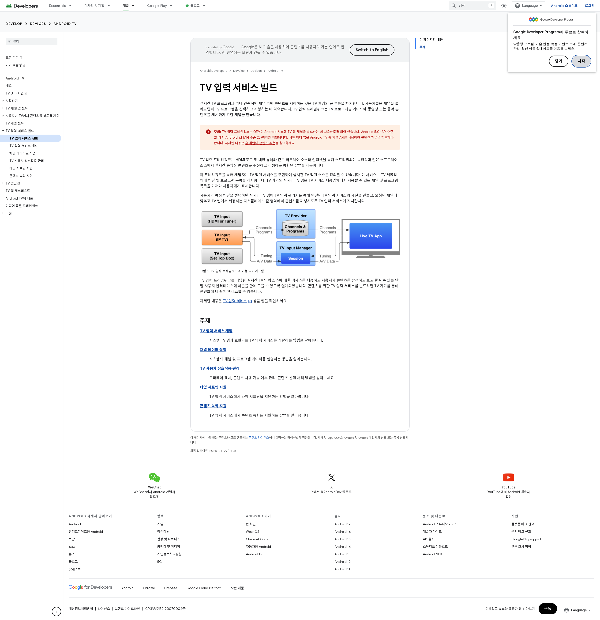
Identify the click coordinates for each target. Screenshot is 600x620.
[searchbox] (31, 41)
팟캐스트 (75, 569)
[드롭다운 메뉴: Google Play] (173, 5)
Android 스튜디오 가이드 (440, 524)
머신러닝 (163, 531)
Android (75, 524)
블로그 (195, 6)
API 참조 (428, 539)
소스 (72, 546)
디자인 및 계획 (94, 6)
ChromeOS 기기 (258, 539)
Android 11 (342, 569)
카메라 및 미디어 (168, 546)
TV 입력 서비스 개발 (216, 331)
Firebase (170, 588)
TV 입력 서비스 (235, 301)
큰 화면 (251, 524)
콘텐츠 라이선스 (259, 438)
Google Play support (526, 539)
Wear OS (252, 531)
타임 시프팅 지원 (213, 387)
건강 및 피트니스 (168, 539)
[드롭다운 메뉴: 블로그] (206, 5)
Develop (14, 24)
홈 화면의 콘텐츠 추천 (260, 143)
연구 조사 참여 (521, 546)
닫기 (558, 61)
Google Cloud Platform (204, 588)
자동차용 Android (258, 546)
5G (159, 562)
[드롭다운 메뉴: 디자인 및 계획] (111, 5)
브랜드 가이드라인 (127, 609)
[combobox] (472, 5)
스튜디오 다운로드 (435, 546)
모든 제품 (237, 588)
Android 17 (342, 524)
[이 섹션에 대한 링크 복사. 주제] (215, 321)
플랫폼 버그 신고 (522, 524)
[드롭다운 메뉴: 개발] (135, 5)
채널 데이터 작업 (213, 350)
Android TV (65, 24)
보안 (72, 539)
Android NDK (432, 554)
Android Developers (213, 71)
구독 (547, 608)
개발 (126, 6)
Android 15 (342, 539)
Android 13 (342, 554)
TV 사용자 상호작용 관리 (220, 368)
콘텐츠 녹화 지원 (213, 406)
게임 (160, 524)
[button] (30, 101)
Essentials (57, 6)
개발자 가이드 (432, 531)
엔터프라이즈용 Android (86, 531)
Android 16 (342, 531)
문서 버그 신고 (521, 531)
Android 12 (342, 562)
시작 (581, 61)
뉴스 (72, 554)
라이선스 (104, 609)
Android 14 (342, 546)
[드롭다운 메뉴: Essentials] (72, 5)
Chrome (149, 588)
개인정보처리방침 (169, 554)
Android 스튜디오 (564, 6)
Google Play (157, 6)
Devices (38, 24)
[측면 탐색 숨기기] (56, 611)
